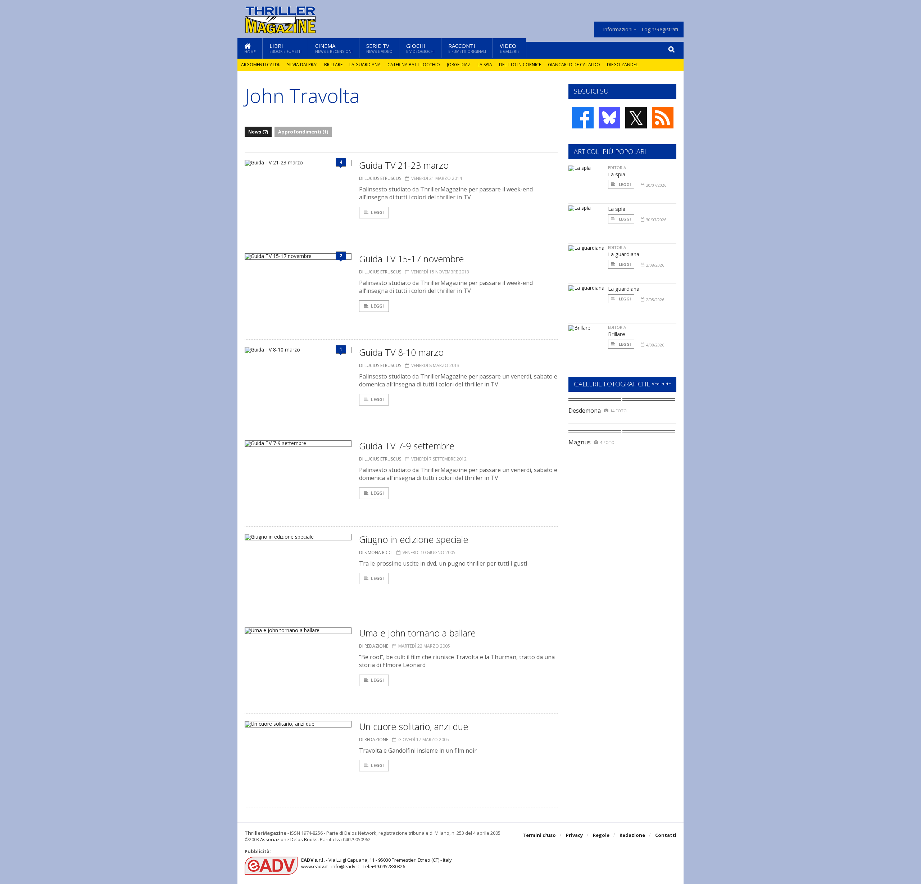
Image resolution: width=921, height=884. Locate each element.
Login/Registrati (659, 29)
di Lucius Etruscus (380, 178)
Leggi (377, 212)
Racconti (467, 48)
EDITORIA (617, 167)
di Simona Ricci (376, 552)
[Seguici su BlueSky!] (609, 117)
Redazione (632, 835)
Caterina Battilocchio (413, 65)
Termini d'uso (539, 835)
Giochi (420, 48)
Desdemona (584, 410)
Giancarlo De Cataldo (574, 65)
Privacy (574, 835)
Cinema (334, 48)
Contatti (665, 835)
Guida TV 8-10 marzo (401, 352)
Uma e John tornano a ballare (417, 633)
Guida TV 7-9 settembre (406, 446)
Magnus (579, 442)
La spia (484, 65)
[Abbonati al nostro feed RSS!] (662, 117)
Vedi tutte (661, 383)
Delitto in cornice (520, 65)
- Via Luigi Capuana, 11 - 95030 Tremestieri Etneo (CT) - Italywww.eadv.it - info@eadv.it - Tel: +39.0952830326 (376, 863)
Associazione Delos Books (289, 839)
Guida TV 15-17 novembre (411, 259)
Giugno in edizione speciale (413, 539)
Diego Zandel (622, 65)
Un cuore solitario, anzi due (413, 726)
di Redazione (373, 646)
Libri (285, 48)
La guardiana (365, 65)
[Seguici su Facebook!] (583, 117)
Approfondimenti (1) (303, 131)
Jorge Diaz (459, 65)
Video (510, 48)
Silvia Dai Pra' (302, 65)
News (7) (258, 131)
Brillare (333, 65)
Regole (601, 835)
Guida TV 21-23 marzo (404, 165)
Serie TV (379, 48)
